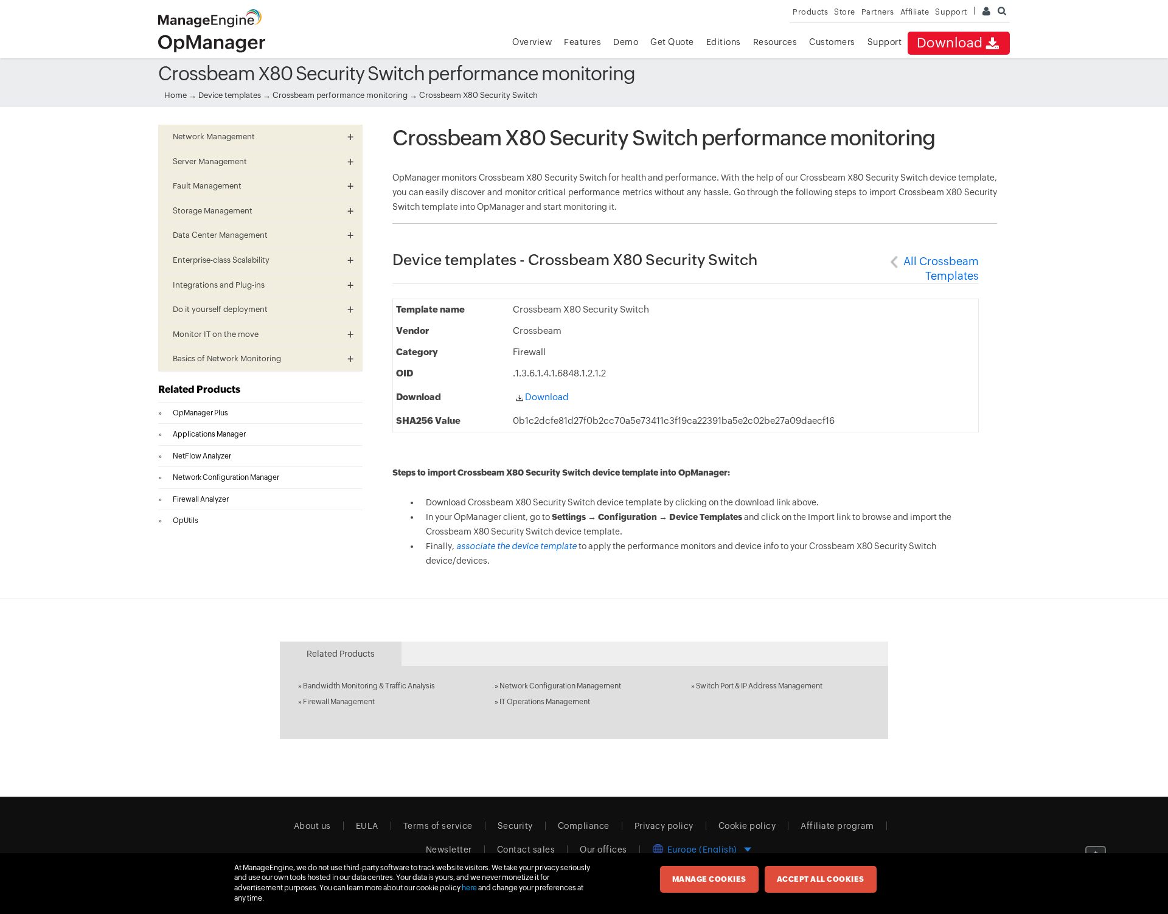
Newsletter (449, 849)
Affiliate (915, 11)
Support (884, 42)
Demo (625, 42)
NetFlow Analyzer (202, 456)
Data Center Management (220, 235)
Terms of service (438, 826)
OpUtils (185, 520)
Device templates (229, 95)
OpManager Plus (200, 413)
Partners (877, 11)
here (469, 888)
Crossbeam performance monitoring (341, 95)
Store (844, 11)
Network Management (214, 136)
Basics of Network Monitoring (227, 358)
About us (312, 826)
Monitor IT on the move (216, 334)
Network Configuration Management (560, 686)
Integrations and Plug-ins (219, 284)
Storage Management (212, 210)
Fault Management (207, 185)
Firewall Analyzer (201, 499)
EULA (367, 826)
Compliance (584, 826)
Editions (723, 42)
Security (515, 826)
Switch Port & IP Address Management (759, 686)
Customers (832, 42)
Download (950, 42)
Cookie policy (747, 826)
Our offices (603, 849)
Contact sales (526, 849)
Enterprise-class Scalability (221, 260)
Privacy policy (663, 826)
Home (175, 95)
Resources (775, 42)
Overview (532, 42)
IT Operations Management (544, 702)
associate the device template (516, 546)
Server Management (210, 161)
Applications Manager (209, 434)
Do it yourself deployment (220, 309)
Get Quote (672, 42)
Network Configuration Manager (226, 477)
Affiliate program (837, 826)
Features (582, 42)
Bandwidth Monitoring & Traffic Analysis (369, 686)
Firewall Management (339, 702)
